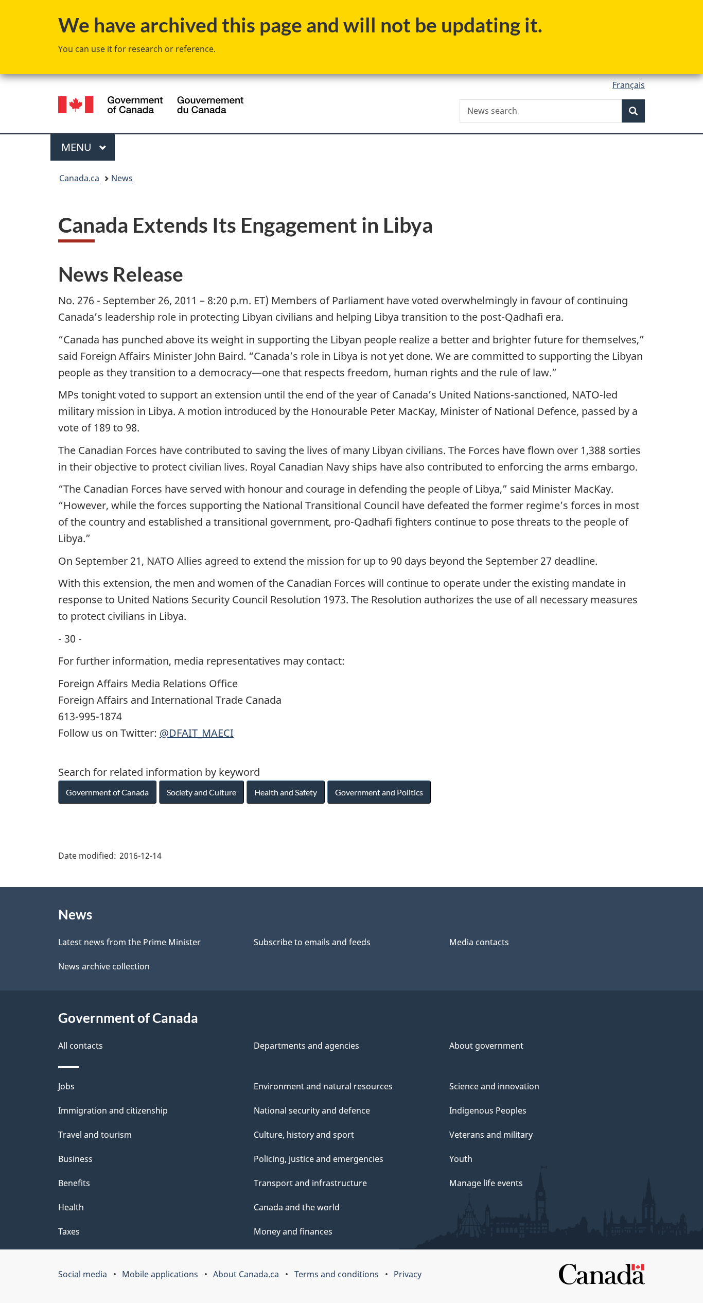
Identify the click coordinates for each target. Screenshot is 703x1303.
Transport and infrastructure (310, 1183)
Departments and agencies (306, 1045)
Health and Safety (285, 792)
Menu (77, 147)
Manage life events (486, 1183)
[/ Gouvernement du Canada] (150, 106)
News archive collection (104, 966)
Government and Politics (379, 792)
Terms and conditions (336, 1274)
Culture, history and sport (304, 1134)
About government (486, 1045)
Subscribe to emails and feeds (312, 942)
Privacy (407, 1274)
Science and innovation (494, 1086)
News (122, 178)
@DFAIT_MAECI (197, 733)
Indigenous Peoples (487, 1110)
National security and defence (312, 1110)
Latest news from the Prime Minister (129, 942)
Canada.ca (79, 178)
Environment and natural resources (323, 1086)
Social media (82, 1274)
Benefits (74, 1183)
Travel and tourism (95, 1134)
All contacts (80, 1045)
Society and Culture (201, 792)
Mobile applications (160, 1274)
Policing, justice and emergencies (318, 1159)
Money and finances (293, 1231)
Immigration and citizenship (113, 1110)
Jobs (66, 1086)
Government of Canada (107, 792)
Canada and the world (297, 1207)
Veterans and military (491, 1134)
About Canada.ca (246, 1274)
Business (75, 1159)
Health (71, 1207)
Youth (460, 1159)
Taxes (69, 1231)
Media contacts (479, 942)
